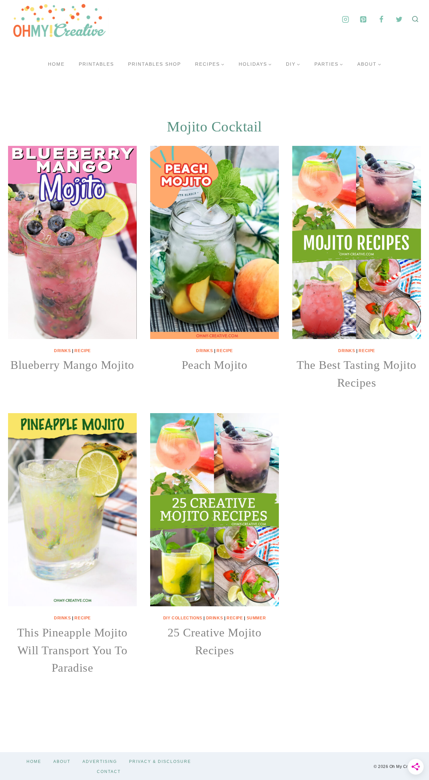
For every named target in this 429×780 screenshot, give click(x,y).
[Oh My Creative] (58, 19)
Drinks (62, 350)
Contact (109, 771)
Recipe (82, 350)
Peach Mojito (215, 365)
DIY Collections (182, 618)
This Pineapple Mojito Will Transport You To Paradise (72, 650)
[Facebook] (381, 19)
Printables (96, 64)
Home (56, 64)
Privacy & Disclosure (160, 761)
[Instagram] (345, 19)
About (61, 761)
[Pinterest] (363, 19)
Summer (256, 618)
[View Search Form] (415, 19)
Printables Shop (154, 64)
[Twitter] (399, 19)
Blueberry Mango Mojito (72, 365)
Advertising (99, 761)
